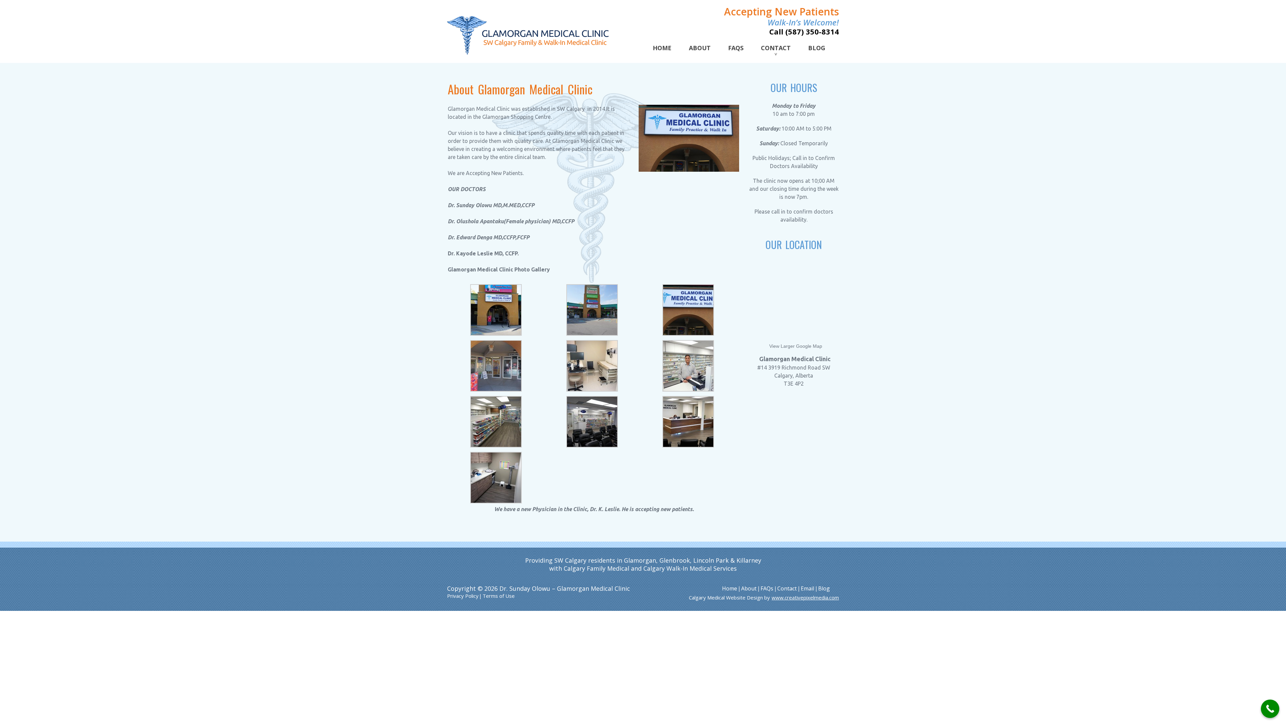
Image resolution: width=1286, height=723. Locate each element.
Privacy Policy (463, 595)
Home (662, 48)
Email (807, 588)
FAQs (735, 48)
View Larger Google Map (795, 346)
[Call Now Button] (1270, 709)
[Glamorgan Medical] (528, 36)
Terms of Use (499, 595)
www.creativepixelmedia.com (805, 597)
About (700, 48)
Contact (776, 48)
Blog (816, 48)
